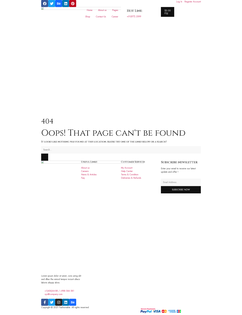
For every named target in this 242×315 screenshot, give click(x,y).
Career (115, 16)
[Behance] (58, 3)
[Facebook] (44, 3)
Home (89, 10)
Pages (115, 10)
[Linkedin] (65, 3)
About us (102, 10)
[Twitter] (51, 3)
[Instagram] (58, 302)
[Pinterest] (72, 3)
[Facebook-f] (44, 302)
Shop (87, 16)
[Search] (44, 157)
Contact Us (101, 16)
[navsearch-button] (162, 18)
